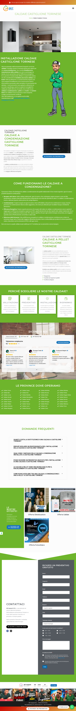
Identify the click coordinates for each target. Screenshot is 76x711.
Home (30, 18)
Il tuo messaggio (46, 639)
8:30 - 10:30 (47, 630)
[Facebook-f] (7, 631)
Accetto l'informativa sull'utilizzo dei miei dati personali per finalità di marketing (57, 662)
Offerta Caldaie (63, 515)
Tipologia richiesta (47, 620)
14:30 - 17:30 (62, 633)
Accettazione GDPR (47, 652)
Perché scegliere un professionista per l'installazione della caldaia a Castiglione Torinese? (36, 447)
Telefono (45, 597)
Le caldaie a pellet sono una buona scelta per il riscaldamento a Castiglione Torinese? (33, 467)
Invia (45, 667)
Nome (44, 573)
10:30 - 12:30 (62, 630)
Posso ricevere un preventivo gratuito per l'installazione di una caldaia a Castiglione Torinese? (37, 461)
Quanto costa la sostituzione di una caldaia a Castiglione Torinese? (37, 440)
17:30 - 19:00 (48, 635)
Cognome (45, 581)
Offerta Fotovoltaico (37, 545)
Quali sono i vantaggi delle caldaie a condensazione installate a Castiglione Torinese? (35, 454)
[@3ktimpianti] (21, 685)
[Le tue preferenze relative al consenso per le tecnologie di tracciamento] (1, 533)
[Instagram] (11, 631)
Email (44, 589)
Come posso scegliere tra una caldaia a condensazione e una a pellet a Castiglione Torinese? (36, 474)
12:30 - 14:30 (48, 633)
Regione (44, 604)
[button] (73, 8)
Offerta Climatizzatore (36, 515)
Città (44, 612)
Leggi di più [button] (9, 365)
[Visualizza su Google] (7, 351)
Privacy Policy (61, 657)
